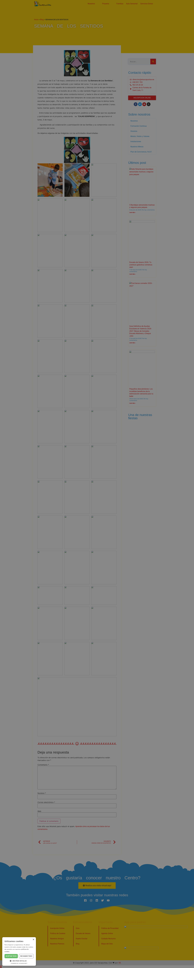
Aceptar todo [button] (11, 956)
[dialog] (97, 484)
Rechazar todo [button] (26, 956)
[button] (19, 961)
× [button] (33, 939)
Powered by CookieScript (19, 963)
